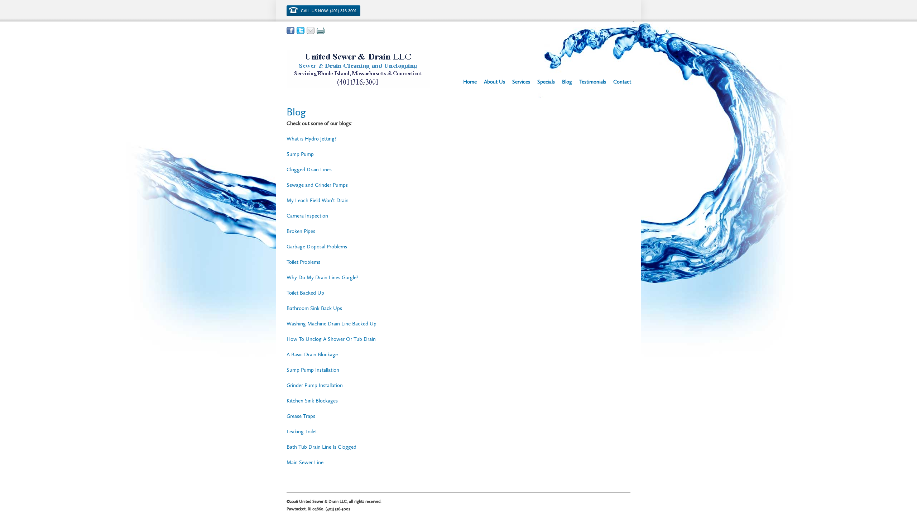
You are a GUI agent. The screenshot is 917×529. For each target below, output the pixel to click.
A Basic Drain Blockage (312, 354)
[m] (311, 30)
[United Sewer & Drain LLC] (358, 69)
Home (470, 81)
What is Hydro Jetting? (311, 138)
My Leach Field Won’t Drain (318, 200)
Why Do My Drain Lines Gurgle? (322, 277)
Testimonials (592, 81)
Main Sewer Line (305, 462)
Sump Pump (300, 154)
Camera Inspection (307, 216)
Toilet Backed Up (305, 293)
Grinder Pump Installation (315, 385)
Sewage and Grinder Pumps (317, 185)
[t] (300, 30)
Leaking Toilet (302, 431)
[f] (290, 30)
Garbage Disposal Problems (317, 246)
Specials (546, 81)
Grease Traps (301, 416)
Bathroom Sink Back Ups (314, 308)
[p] (321, 30)
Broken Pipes (302, 231)
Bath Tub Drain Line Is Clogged (321, 447)
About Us (494, 81)
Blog (567, 81)
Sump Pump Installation (313, 370)
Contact (622, 81)
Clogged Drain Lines (309, 169)
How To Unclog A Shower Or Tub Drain (331, 339)
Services (521, 81)
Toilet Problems (303, 262)
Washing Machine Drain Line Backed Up (331, 323)
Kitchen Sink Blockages (312, 400)
